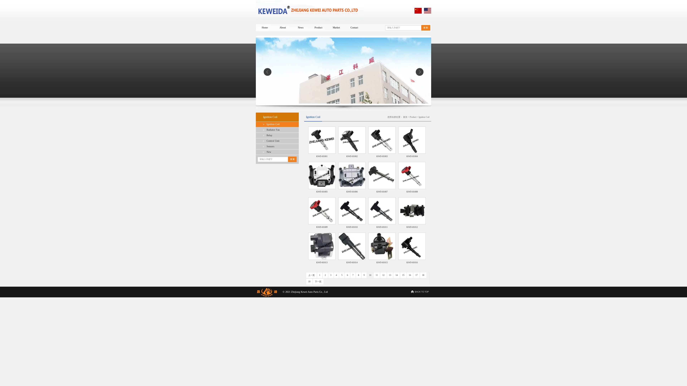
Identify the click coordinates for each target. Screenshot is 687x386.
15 (403, 275)
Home (265, 27)
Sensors (270, 146)
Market (336, 27)
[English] (427, 13)
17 (416, 275)
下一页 (318, 281)
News (300, 27)
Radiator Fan (273, 129)
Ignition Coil (273, 124)
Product (318, 27)
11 (377, 275)
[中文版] (418, 13)
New (269, 152)
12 (383, 275)
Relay (269, 135)
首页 (405, 117)
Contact (354, 27)
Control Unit (273, 141)
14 (397, 275)
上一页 (311, 275)
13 (390, 275)
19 (309, 281)
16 (410, 275)
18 (423, 275)
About (283, 27)
